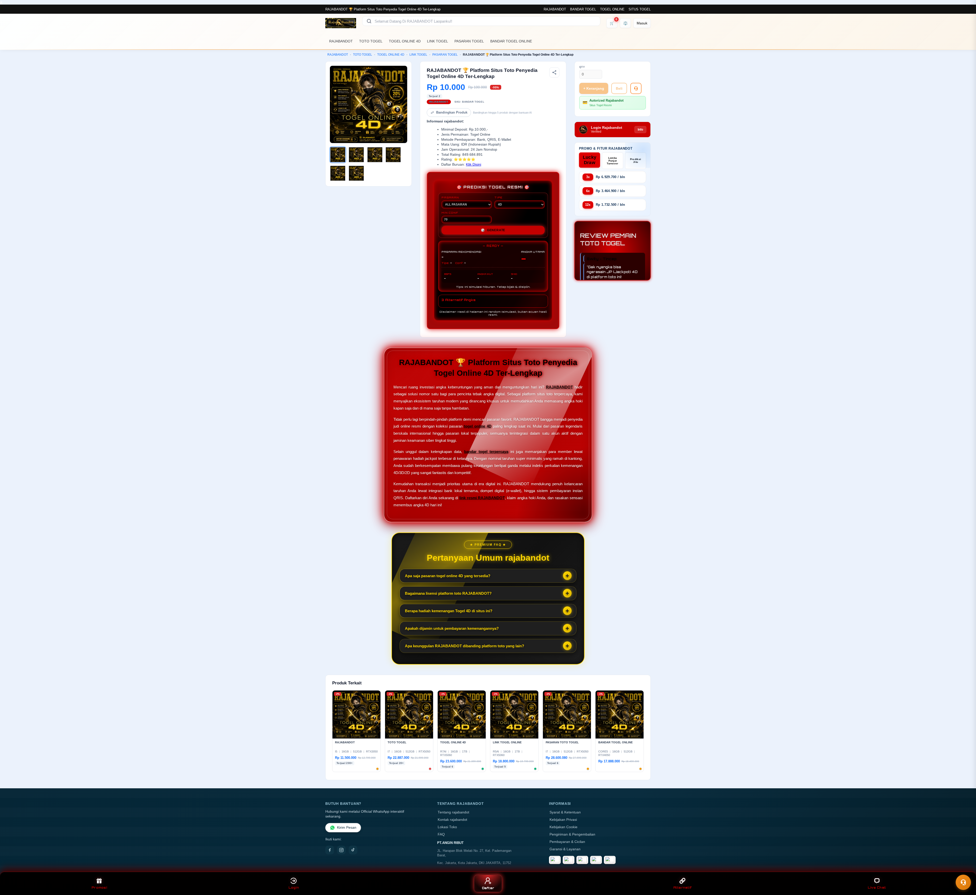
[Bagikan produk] (554, 72)
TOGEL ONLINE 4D (405, 41)
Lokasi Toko (447, 827)
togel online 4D (477, 426)
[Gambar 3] (375, 155)
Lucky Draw (590, 160)
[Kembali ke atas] (964, 869)
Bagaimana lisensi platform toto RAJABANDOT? (448, 593)
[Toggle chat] (963, 882)
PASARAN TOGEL (469, 41)
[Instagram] (341, 850)
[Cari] (369, 21)
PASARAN (450, 197)
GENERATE (493, 230)
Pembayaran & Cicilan (567, 842)
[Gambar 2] (356, 155)
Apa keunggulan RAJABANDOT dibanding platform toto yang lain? (464, 646)
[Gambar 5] (338, 173)
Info (640, 129)
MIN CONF (449, 212)
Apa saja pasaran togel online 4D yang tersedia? (447, 576)
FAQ (441, 834)
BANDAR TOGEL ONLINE (511, 41)
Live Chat (877, 887)
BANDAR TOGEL (583, 9)
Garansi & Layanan (565, 849)
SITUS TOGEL (640, 9)
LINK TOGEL (437, 41)
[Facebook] (329, 850)
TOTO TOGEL (371, 41)
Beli (619, 88)
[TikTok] (353, 850)
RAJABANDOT (555, 9)
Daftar (488, 888)
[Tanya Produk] (636, 88)
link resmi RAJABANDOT (482, 498)
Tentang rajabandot (453, 812)
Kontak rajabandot (452, 820)
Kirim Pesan (346, 827)
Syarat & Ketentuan (565, 812)
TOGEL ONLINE (612, 9)
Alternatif (682, 887)
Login (293, 887)
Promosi (99, 887)
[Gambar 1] (338, 155)
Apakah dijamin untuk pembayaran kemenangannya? (452, 628)
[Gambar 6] (356, 173)
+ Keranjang (593, 88)
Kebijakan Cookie (563, 827)
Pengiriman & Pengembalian (572, 834)
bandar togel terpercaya (486, 451)
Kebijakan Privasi (563, 820)
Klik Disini (473, 164)
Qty (582, 67)
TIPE (498, 197)
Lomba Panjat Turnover (612, 160)
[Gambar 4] (393, 155)
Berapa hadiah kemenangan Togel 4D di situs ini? (448, 611)
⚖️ (625, 23)
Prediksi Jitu (635, 160)
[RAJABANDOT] (340, 23)
